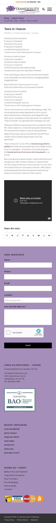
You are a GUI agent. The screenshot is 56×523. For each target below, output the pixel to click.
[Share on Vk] (38, 235)
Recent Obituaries (15, 425)
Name (8, 260)
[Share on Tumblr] (33, 235)
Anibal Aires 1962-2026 (11, 429)
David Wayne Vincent (11, 453)
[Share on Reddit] (43, 235)
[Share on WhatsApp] (17, 235)
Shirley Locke (8, 449)
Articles (16, 33)
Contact (8, 489)
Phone (8, 271)
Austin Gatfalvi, (9, 441)
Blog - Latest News (14, 18)
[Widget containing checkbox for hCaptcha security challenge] (23, 332)
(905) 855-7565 (14, 381)
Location (9, 295)
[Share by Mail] (49, 235)
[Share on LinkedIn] (28, 235)
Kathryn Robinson (10, 433)
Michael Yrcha (9, 445)
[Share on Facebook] (7, 235)
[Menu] (48, 9)
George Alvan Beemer (11, 437)
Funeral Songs (25, 33)
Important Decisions (14, 475)
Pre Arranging (11, 482)
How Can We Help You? (15, 307)
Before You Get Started (15, 471)
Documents (10, 486)
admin (36, 33)
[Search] (42, 9)
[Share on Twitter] (12, 235)
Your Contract (11, 479)
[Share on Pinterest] (22, 235)
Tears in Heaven (15, 29)
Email (7, 283)
